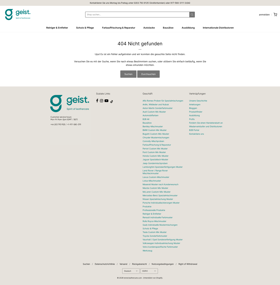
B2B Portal (194, 130)
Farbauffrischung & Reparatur (118, 27)
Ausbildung (188, 27)
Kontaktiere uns (196, 134)
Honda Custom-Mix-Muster (155, 156)
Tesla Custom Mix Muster (155, 232)
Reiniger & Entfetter (57, 27)
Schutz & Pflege (85, 27)
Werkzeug (147, 250)
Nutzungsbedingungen (163, 264)
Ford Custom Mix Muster (154, 152)
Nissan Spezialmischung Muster (158, 199)
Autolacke (149, 27)
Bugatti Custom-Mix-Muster (156, 134)
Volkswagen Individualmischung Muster (161, 243)
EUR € (145, 271)
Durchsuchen (148, 74)
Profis (192, 119)
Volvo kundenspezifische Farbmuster (160, 247)
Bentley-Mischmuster (153, 126)
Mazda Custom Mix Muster (155, 188)
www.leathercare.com (133, 278)
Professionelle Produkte (154, 210)
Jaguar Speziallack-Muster (155, 159)
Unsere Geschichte (198, 100)
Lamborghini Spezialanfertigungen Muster (163, 167)
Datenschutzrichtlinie (105, 264)
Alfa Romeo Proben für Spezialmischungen (163, 100)
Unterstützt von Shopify (152, 278)
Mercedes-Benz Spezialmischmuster (160, 195)
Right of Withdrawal (187, 264)
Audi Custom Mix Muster (154, 111)
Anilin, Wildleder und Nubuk (156, 104)
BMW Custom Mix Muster (155, 130)
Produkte (147, 206)
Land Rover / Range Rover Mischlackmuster (155, 172)
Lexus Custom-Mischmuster (156, 177)
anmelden (264, 14)
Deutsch (127, 271)
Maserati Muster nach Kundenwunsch (160, 184)
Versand (123, 264)
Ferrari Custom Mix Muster (155, 148)
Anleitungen (194, 104)
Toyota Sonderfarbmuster (155, 236)
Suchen (128, 74)
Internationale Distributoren (218, 27)
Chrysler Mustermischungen (156, 137)
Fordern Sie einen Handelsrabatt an (206, 123)
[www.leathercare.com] (17, 14)
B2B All (146, 119)
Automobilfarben (150, 115)
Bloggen (193, 108)
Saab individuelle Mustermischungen (160, 225)
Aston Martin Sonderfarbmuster (158, 108)
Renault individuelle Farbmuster (158, 217)
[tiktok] (111, 101)
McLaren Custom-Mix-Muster (156, 192)
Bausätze (168, 27)
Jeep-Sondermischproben (155, 163)
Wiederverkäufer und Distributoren (205, 126)
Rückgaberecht (139, 264)
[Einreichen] (192, 14)
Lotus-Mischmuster (152, 180)
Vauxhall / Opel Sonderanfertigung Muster (163, 239)
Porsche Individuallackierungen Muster (161, 202)
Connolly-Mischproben (153, 141)
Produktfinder (195, 111)
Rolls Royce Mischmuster (154, 221)
